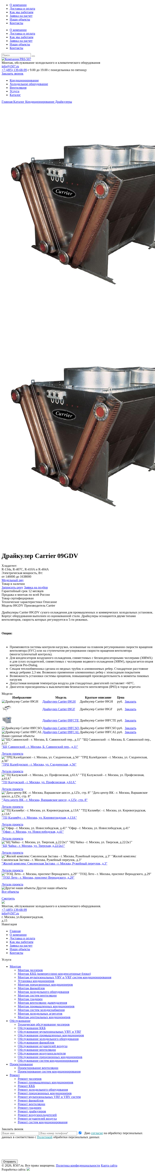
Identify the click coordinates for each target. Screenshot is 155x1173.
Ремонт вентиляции (31, 1104)
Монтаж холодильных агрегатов (40, 1013)
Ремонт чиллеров (30, 1078)
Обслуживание (20, 1021)
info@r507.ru (10, 66)
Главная (15, 931)
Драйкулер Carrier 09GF (58, 709)
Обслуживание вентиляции (37, 1049)
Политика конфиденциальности (78, 1165)
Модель (7, 605)
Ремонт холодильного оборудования (43, 1089)
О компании (18, 5)
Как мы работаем (21, 12)
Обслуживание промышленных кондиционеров (51, 1035)
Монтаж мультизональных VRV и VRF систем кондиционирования (64, 977)
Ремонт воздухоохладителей (37, 1115)
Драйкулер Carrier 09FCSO (60, 728)
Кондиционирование (24, 80)
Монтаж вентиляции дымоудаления (42, 1002)
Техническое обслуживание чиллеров (44, 1024)
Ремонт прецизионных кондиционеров (45, 1093)
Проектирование (21, 1064)
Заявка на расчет (21, 16)
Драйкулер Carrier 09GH (59, 701)
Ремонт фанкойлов (31, 1100)
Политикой (44, 1137)
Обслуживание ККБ (32, 1028)
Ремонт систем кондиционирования (42, 1122)
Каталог (15, 95)
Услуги (14, 91)
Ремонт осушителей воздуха (37, 1118)
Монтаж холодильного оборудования (43, 992)
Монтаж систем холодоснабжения (41, 1010)
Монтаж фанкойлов (31, 988)
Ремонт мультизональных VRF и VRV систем (49, 1097)
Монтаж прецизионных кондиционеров (45, 984)
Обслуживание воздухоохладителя (42, 1053)
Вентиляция (18, 87)
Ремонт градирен (29, 1107)
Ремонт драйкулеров (32, 1111)
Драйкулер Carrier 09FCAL (60, 732)
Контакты (16, 23)
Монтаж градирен (30, 999)
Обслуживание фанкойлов (36, 1042)
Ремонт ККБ (26, 1086)
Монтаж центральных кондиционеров (44, 1017)
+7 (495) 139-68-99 (14, 70)
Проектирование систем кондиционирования (49, 1071)
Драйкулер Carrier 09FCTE (60, 720)
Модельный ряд (12, 580)
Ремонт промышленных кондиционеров (45, 1082)
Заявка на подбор (36, 587)
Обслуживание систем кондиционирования (48, 1060)
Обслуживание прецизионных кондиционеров (50, 1057)
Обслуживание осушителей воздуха (42, 1046)
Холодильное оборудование (29, 84)
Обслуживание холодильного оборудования (48, 1039)
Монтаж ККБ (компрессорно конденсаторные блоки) (54, 973)
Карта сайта (109, 1165)
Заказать (130, 701)
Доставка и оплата (22, 8)
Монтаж (15, 966)
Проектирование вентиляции (38, 1068)
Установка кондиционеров (36, 981)
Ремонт (15, 1075)
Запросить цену (12, 587)
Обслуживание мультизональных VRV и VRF (49, 1031)
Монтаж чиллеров (30, 970)
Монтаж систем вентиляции (37, 995)
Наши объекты (20, 19)
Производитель (34, 605)
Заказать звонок (12, 73)
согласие (97, 1133)
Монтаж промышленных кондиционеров (46, 1006)
